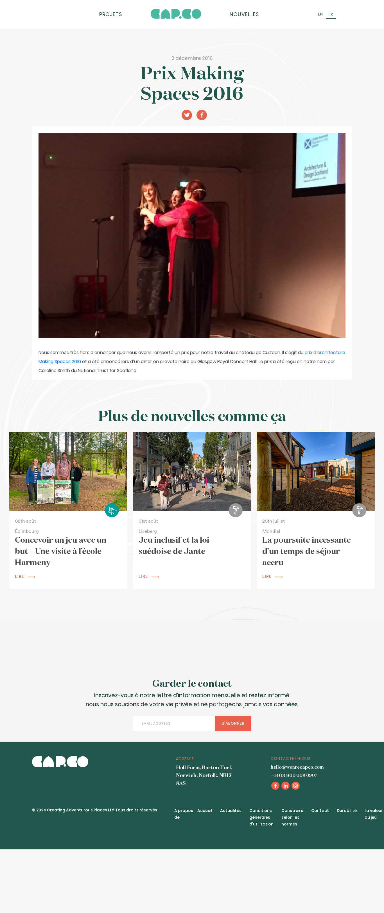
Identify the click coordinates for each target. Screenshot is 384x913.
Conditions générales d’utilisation (261, 817)
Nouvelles (244, 14)
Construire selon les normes (292, 817)
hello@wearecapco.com (297, 767)
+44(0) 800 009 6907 (294, 775)
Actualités (230, 810)
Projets (110, 14)
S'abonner (233, 723)
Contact (320, 810)
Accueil (204, 810)
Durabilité (347, 810)
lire (20, 576)
